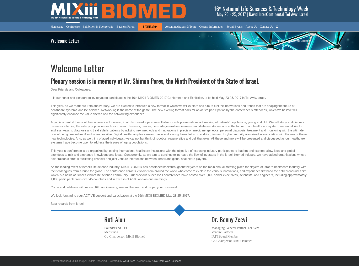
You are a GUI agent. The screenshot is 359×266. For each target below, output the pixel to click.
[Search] (277, 26)
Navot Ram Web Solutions (166, 261)
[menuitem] (57, 26)
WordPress (129, 261)
